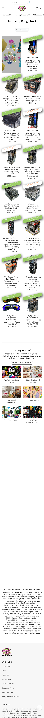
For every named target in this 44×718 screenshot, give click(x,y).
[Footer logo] (7, 652)
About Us (5, 675)
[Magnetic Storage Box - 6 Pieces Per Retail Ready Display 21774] (32, 84)
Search (4, 670)
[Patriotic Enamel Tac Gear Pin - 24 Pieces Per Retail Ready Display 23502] (11, 192)
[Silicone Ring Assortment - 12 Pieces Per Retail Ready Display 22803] (32, 192)
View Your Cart (7, 692)
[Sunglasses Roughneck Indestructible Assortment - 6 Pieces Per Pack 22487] (11, 303)
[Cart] (41, 8)
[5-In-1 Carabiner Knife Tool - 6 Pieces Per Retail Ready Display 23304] (11, 155)
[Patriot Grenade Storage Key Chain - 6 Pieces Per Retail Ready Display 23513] (11, 84)
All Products (6, 679)
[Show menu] (3, 8)
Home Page (6, 666)
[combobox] (20, 2)
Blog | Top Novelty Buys (10, 697)
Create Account (8, 683)
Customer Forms (8, 688)
